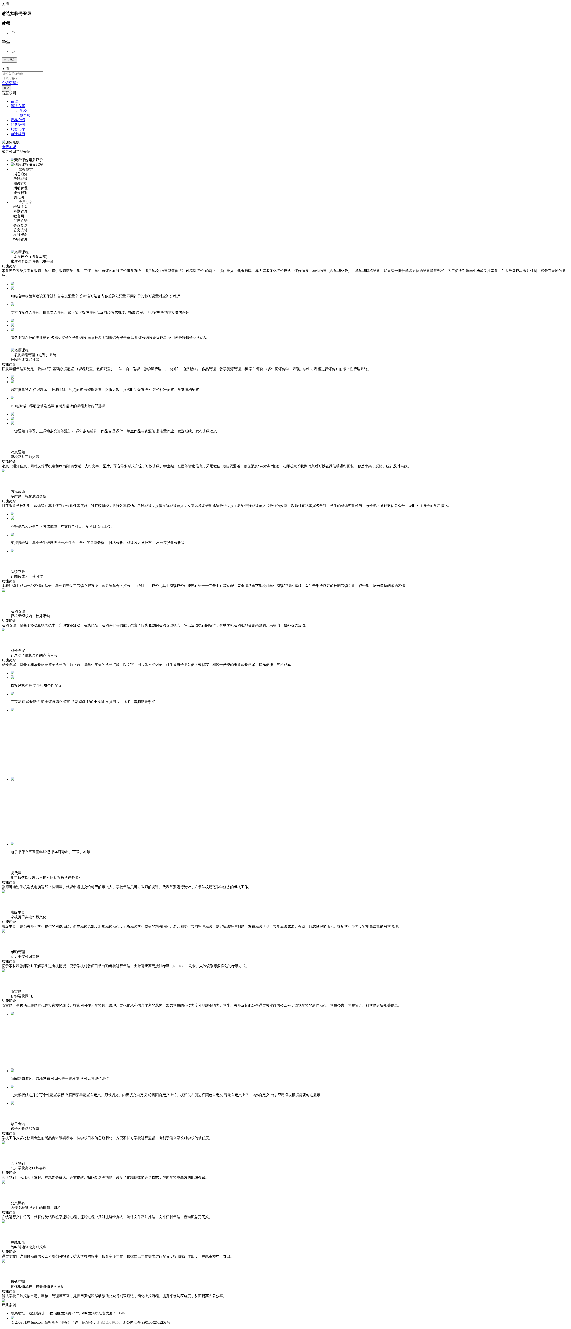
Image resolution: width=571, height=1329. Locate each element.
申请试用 (18, 134)
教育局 (25, 115)
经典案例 (18, 124)
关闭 (5, 69)
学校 (23, 110)
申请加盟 (9, 147)
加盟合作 (18, 129)
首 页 (15, 101)
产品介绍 (18, 120)
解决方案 (18, 106)
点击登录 (9, 60)
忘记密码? (10, 83)
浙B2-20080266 (108, 1322)
